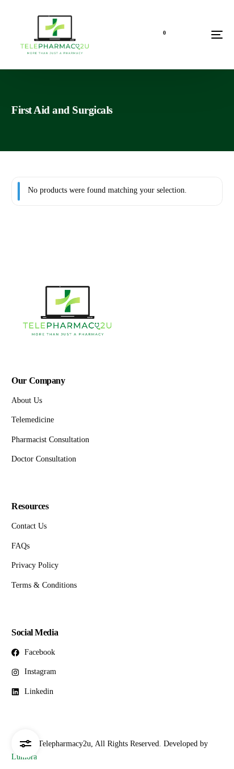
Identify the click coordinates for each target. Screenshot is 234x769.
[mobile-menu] (200, 34)
